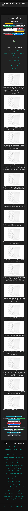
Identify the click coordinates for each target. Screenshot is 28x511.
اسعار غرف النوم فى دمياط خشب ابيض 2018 (14, 487)
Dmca (5, 506)
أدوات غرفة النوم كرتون (14, 57)
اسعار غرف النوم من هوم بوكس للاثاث (14, 496)
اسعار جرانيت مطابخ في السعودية (14, 449)
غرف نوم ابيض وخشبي (17, 28)
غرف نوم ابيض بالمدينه (18, 26)
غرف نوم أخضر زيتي (18, 34)
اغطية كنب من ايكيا (20, 427)
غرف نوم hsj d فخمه (20, 25)
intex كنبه (14, 68)
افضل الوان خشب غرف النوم (14, 421)
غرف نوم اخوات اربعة (19, 31)
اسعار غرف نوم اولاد (14, 446)
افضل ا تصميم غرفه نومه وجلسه (14, 423)
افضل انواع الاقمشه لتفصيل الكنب (14, 416)
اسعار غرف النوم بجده (14, 476)
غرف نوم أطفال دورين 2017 (18, 33)
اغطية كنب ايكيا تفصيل (14, 426)
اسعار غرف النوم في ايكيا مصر (14, 484)
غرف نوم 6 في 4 (8, 23)
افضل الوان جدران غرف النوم (14, 432)
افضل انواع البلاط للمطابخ (14, 419)
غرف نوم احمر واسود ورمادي (10, 29)
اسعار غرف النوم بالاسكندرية (14, 499)
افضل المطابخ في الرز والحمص (14, 435)
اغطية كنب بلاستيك (9, 429)
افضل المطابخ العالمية (14, 430)
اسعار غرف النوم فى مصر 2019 (14, 460)
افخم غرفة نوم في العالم (9, 427)
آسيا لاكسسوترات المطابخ (14, 50)
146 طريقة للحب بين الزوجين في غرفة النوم (14, 54)
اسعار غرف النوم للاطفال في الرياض (14, 493)
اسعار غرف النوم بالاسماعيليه (14, 454)
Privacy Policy (20, 506)
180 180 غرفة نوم (14, 60)
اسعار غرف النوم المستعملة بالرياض (14, 457)
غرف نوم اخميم (21, 29)
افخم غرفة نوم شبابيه (14, 433)
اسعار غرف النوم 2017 (14, 478)
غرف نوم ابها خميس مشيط (9, 25)
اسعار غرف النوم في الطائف (14, 491)
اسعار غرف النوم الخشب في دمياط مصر (14, 462)
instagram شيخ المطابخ (14, 63)
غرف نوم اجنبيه (8, 26)
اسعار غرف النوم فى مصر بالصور (14, 465)
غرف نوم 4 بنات (9, 34)
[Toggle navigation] (3, 5)
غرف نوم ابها (9, 28)
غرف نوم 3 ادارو (7, 33)
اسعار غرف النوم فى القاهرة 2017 (14, 468)
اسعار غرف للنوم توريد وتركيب (14, 473)
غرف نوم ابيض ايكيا (8, 31)
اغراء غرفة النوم (21, 418)
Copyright (14, 508)
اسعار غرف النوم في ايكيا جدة (14, 470)
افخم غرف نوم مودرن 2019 (14, 424)
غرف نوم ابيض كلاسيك (18, 23)
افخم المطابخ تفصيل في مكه (9, 418)
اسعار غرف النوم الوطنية (14, 452)
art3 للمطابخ (14, 65)
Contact (11, 506)
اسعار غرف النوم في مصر (14, 481)
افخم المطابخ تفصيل (18, 429)
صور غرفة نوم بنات (14, 3)
